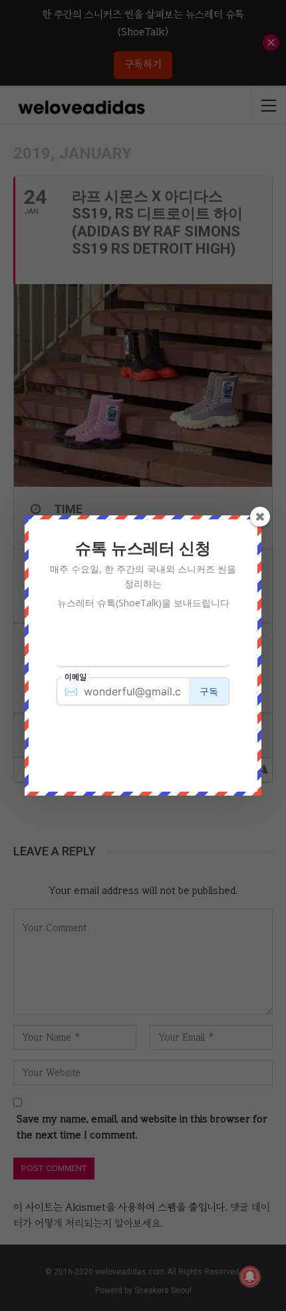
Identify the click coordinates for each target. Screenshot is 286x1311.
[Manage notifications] (250, 1276)
